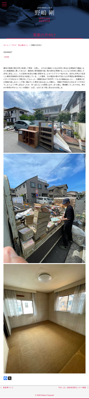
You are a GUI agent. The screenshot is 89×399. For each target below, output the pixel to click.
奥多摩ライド (8, 387)
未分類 (6, 57)
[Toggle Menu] (4, 4)
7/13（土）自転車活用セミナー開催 (72, 387)
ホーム (6, 45)
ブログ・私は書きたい (20, 45)
